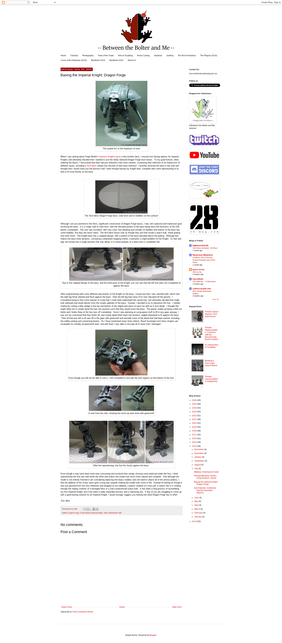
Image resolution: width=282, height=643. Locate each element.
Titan (105, 513)
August (197, 465)
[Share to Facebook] (94, 509)
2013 (194, 521)
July (196, 468)
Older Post (176, 607)
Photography (88, 55)
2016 (194, 438)
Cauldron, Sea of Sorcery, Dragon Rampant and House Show (204, 259)
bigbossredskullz (200, 245)
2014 (194, 446)
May (196, 501)
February (198, 513)
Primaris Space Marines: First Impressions (212, 314)
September (199, 461)
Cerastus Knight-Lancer (110, 156)
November (199, 453)
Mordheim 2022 (116, 60)
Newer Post (66, 607)
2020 (194, 423)
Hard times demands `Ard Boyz (205, 248)
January (198, 517)
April (196, 505)
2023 (194, 412)
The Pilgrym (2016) (208, 55)
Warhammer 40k (115, 513)
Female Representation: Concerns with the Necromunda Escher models (211, 333)
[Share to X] (91, 509)
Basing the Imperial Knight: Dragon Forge (206, 483)
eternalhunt (198, 279)
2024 (194, 408)
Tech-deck (91, 166)
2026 (194, 400)
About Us (132, 60)
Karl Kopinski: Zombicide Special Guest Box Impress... (205, 490)
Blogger (152, 635)
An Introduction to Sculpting (211, 346)
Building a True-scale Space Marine (211, 363)
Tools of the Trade (106, 55)
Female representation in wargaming (211, 378)
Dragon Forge (73, 513)
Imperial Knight (96, 513)
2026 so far (197, 272)
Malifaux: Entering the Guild (206, 472)
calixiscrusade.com (202, 289)
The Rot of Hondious (187, 55)
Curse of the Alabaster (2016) (74, 60)
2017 (194, 435)
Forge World (85, 513)
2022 (194, 415)
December (199, 449)
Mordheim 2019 (98, 60)
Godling (169, 55)
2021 (194, 419)
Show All (216, 299)
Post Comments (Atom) (83, 612)
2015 (194, 442)
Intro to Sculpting (125, 55)
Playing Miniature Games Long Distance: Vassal (205, 477)
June (196, 497)
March (197, 509)
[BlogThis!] (87, 509)
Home (63, 55)
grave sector (198, 269)
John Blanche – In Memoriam (204, 281)
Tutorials (74, 55)
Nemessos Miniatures (203, 255)
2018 (194, 431)
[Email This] (84, 509)
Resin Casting (143, 55)
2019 (194, 427)
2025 (194, 404)
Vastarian (158, 55)
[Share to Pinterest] (97, 509)
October (198, 457)
